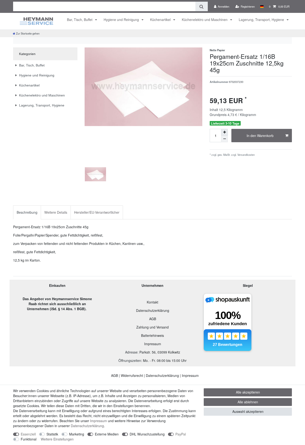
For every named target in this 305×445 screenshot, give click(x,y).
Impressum (152, 343)
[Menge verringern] (224, 139)
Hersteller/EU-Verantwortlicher (96, 212)
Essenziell (28, 434)
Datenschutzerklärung (152, 310)
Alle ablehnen (248, 401)
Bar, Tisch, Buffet (80, 19)
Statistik (52, 434)
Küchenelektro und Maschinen (205, 19)
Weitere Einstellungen (57, 439)
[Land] (261, 6)
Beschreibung (27, 212)
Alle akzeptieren (248, 392)
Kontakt (152, 302)
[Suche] (201, 6)
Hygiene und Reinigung (122, 19)
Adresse (131, 352)
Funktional (28, 439)
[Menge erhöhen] (224, 132)
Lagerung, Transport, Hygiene (262, 19)
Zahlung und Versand (152, 327)
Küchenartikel (161, 19)
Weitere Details (55, 212)
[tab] (27, 212)
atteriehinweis (153, 335)
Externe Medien (107, 434)
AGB (152, 318)
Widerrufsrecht (132, 375)
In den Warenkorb (260, 135)
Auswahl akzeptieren (248, 411)
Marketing (76, 434)
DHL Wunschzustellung (147, 434)
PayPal (180, 434)
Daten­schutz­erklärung (87, 425)
